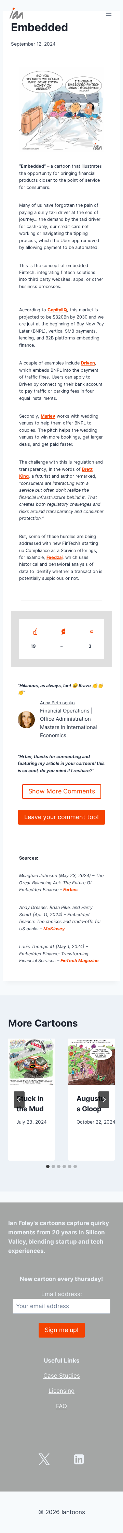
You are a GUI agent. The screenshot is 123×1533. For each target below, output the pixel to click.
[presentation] (31, 1062)
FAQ (61, 1406)
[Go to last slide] (19, 1099)
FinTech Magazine (79, 960)
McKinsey (54, 928)
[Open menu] (108, 13)
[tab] (48, 1166)
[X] (44, 1459)
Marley (48, 416)
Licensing (61, 1390)
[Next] (103, 1099)
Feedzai (54, 557)
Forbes (70, 889)
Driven (88, 363)
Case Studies (61, 1375)
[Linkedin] (79, 1459)
